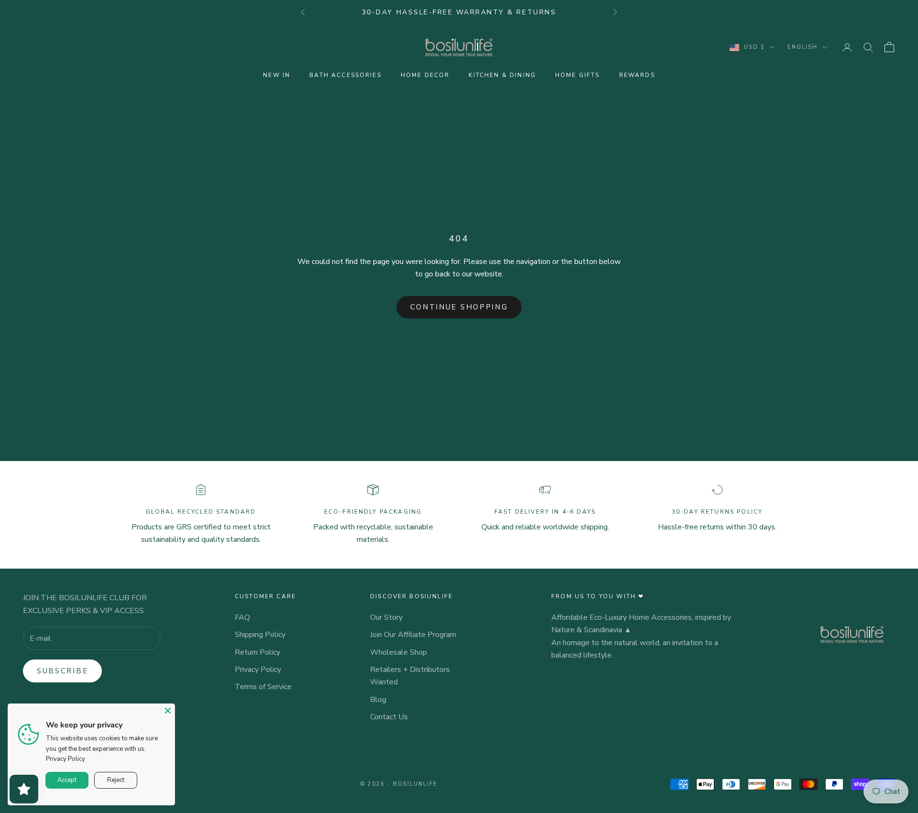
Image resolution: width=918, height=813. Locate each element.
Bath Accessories (345, 75)
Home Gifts (577, 75)
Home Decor (425, 75)
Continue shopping (459, 307)
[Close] (168, 710)
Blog (378, 699)
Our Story (386, 617)
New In (276, 75)
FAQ (242, 617)
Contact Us (389, 717)
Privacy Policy (258, 669)
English (802, 47)
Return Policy (257, 652)
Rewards (637, 75)
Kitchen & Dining (502, 75)
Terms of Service (263, 686)
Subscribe (62, 671)
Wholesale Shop (398, 652)
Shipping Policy (260, 634)
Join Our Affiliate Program (413, 634)
